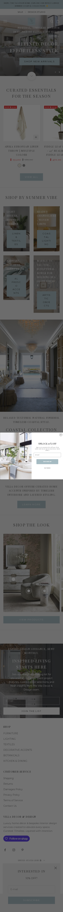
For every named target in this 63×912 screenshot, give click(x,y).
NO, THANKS (47, 468)
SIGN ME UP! (47, 461)
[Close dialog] (60, 434)
